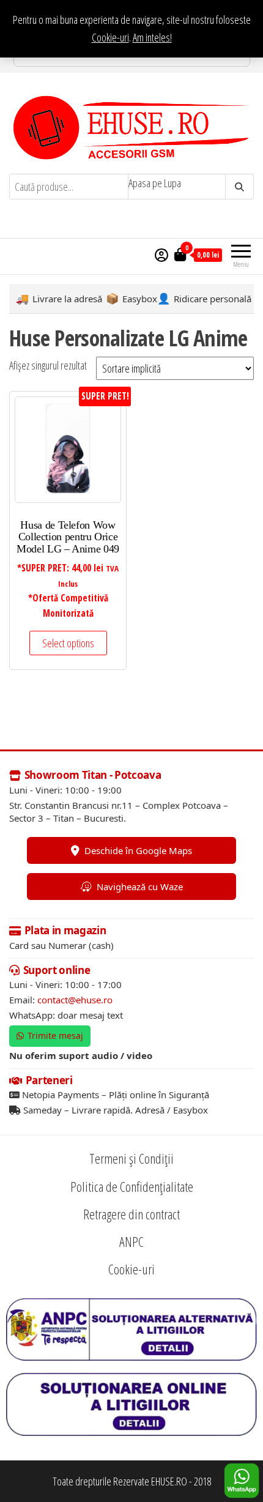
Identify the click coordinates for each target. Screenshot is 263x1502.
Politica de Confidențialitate (131, 1186)
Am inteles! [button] (152, 37)
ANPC (131, 1241)
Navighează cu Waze (140, 886)
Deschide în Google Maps (138, 850)
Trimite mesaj (55, 1035)
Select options (68, 643)
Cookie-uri (110, 37)
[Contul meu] (161, 254)
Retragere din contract (131, 1214)
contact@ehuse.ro (75, 1000)
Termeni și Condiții (131, 1158)
